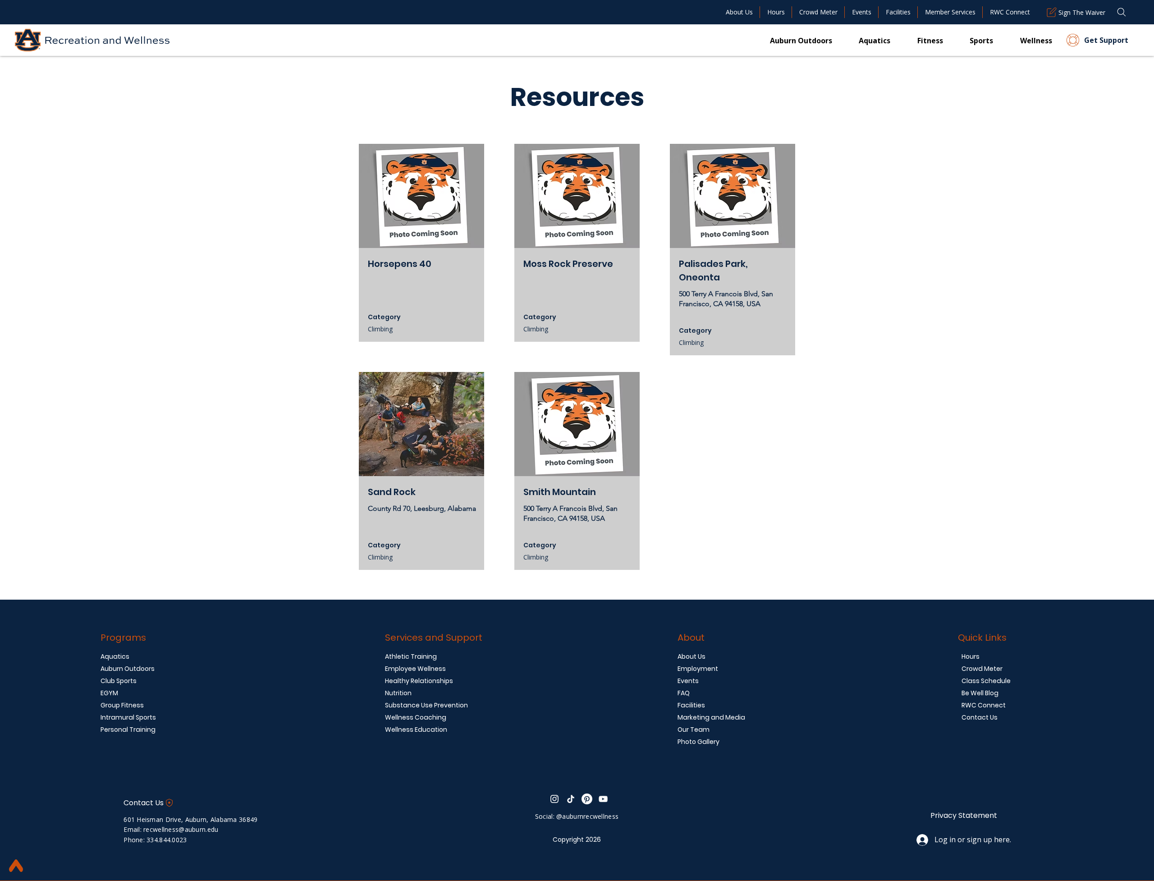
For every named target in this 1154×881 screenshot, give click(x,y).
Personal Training (128, 729)
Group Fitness (122, 705)
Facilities (691, 705)
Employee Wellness (415, 668)
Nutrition (398, 692)
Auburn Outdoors (128, 668)
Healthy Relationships (419, 680)
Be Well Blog (980, 692)
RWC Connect (984, 705)
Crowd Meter (982, 668)
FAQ (684, 692)
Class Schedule (986, 680)
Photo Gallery (698, 741)
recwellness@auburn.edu (180, 829)
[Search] (1121, 12)
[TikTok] (570, 799)
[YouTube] (603, 799)
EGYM (109, 692)
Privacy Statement (963, 815)
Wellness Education (416, 729)
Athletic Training (411, 656)
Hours (971, 656)
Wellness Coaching (415, 717)
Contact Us (980, 717)
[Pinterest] (587, 799)
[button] (916, 40)
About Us (691, 656)
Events (688, 680)
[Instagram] (554, 799)
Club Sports (119, 680)
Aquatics (115, 656)
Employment (698, 668)
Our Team (694, 729)
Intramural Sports (128, 717)
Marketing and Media (711, 717)
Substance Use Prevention (426, 705)
